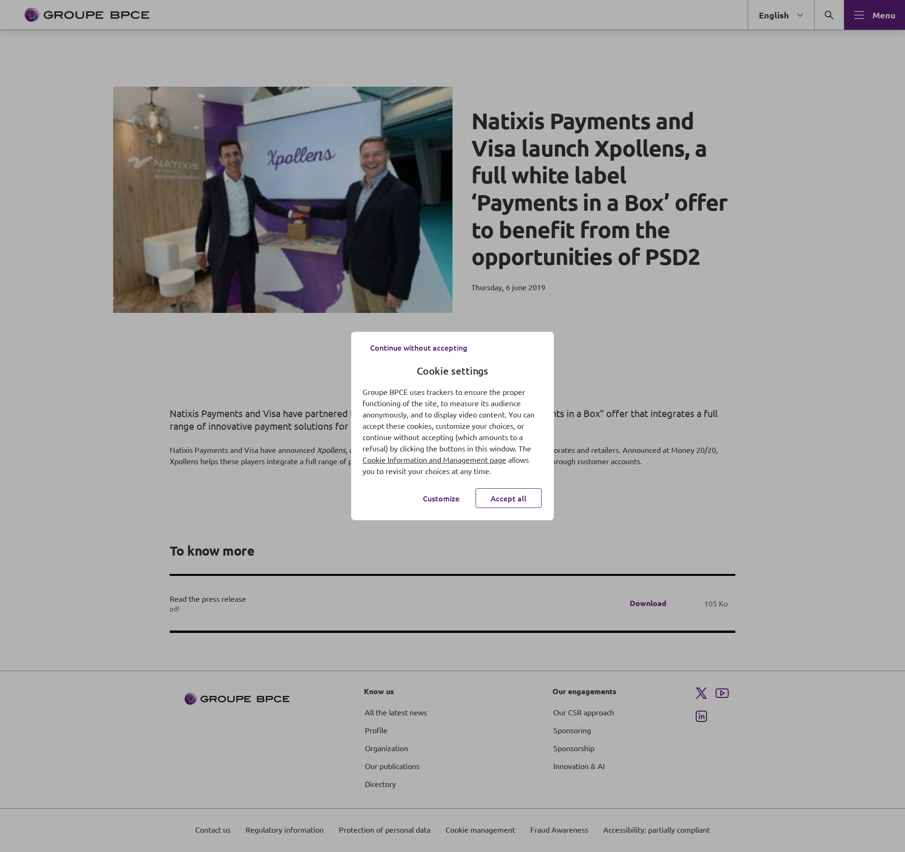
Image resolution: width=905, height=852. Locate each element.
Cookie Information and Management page (434, 459)
